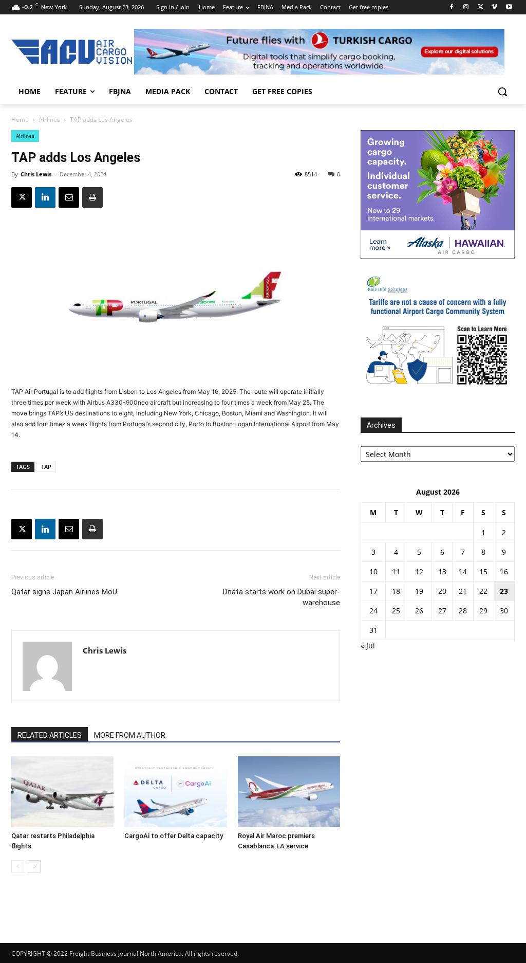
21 (463, 591)
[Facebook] (452, 7)
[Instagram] (466, 7)
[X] (480, 7)
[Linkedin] (45, 197)
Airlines (49, 119)
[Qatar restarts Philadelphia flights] (62, 791)
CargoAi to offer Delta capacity (173, 836)
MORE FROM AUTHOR (129, 735)
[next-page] (34, 866)
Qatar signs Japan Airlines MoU (64, 591)
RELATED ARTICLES (49, 735)
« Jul (368, 645)
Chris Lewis (36, 174)
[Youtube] (509, 7)
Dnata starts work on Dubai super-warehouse (281, 597)
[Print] (92, 197)
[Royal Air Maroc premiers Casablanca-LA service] (289, 791)
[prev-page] (17, 866)
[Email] (69, 197)
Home (20, 119)
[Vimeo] (494, 7)
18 (396, 591)
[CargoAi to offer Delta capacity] (175, 791)
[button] (502, 91)
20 (442, 591)
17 (373, 591)
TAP (46, 466)
